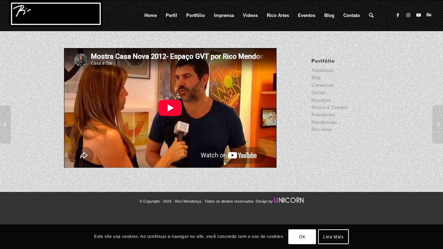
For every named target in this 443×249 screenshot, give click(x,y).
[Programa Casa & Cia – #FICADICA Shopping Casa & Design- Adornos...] (437, 124)
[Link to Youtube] (418, 15)
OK (302, 236)
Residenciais (324, 122)
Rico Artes (321, 129)
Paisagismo (323, 114)
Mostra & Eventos (329, 107)
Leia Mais (333, 236)
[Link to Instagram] (408, 15)
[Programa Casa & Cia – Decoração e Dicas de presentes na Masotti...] (5, 124)
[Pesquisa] (371, 15)
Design (318, 92)
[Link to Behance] (429, 15)
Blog (315, 77)
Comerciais (322, 85)
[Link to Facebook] (397, 15)
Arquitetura (322, 70)
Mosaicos (321, 100)
